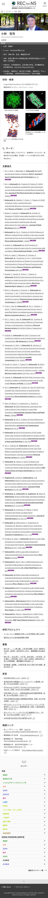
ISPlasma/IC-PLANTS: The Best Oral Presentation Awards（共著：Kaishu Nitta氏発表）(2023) (22, 688)
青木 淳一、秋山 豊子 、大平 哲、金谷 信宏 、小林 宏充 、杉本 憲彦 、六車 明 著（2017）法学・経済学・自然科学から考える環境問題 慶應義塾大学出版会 (25, 658)
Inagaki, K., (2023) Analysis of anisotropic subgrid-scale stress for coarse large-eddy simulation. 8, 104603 (25, 248)
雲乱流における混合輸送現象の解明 (16, 637)
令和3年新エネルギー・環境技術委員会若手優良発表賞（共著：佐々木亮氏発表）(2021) (24, 694)
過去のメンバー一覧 (35, 870)
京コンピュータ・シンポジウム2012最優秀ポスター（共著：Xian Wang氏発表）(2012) (23, 713)
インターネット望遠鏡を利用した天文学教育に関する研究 (24, 634)
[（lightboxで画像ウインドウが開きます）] (14, 108)
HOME (2, 11)
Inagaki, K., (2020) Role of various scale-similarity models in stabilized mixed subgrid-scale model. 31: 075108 (25, 380)
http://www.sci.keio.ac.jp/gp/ (32, 750)
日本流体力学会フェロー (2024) (15, 678)
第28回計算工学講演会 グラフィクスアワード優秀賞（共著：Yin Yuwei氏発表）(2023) (23, 682)
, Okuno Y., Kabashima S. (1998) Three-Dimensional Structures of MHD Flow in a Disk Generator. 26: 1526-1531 (24, 617)
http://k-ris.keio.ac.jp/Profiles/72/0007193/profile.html (21, 730)
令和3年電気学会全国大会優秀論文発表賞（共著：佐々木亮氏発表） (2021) (24, 700)
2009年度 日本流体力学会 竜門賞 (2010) (18, 718)
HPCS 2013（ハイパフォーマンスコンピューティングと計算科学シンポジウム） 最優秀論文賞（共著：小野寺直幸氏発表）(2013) (24, 706)
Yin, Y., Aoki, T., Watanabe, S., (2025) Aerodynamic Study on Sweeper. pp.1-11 (23, 174)
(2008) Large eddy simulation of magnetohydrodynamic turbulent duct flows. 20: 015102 (23, 555)
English (45, 6)
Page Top (24, 881)
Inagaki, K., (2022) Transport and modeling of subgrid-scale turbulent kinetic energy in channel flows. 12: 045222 (25, 338)
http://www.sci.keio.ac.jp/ (13, 746)
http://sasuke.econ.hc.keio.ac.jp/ (16, 741)
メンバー (8, 11)
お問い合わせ (6, 887)
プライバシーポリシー (23, 887)
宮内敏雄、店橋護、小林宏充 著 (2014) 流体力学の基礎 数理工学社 (24, 665)
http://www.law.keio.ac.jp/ (29, 735)
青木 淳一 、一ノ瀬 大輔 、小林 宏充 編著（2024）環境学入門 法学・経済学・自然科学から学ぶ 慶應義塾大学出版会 (24, 650)
